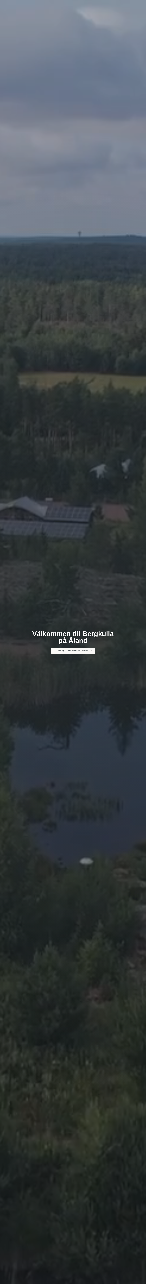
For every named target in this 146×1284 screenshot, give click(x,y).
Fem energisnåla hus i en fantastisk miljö (73, 651)
